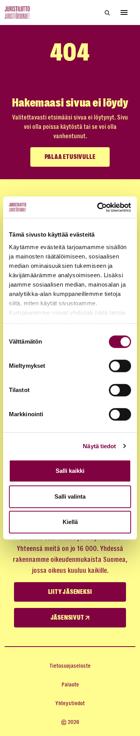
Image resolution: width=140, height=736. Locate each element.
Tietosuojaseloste (70, 665)
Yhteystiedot (70, 703)
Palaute (70, 684)
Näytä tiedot (99, 446)
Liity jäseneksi (70, 591)
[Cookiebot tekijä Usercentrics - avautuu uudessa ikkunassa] (98, 207)
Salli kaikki (70, 470)
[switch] (120, 366)
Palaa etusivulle (70, 156)
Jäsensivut (68, 617)
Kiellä (70, 522)
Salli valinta (70, 496)
